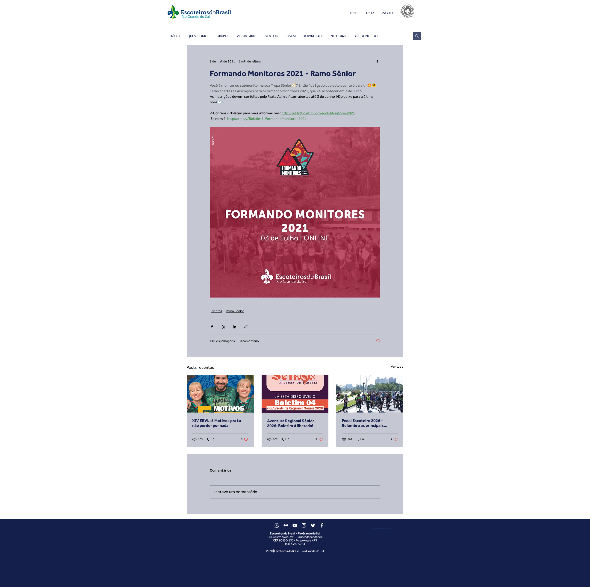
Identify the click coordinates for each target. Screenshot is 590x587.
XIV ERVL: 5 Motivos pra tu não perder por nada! (216, 423)
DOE (353, 13)
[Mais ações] (377, 61)
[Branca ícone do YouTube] (295, 525)
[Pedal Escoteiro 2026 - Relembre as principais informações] (369, 394)
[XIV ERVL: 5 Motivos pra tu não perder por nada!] (220, 394)
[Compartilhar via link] (246, 326)
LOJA (370, 13)
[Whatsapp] (277, 525)
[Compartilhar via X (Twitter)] (223, 326)
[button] (198, 36)
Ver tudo (397, 366)
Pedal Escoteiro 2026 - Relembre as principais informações (363, 423)
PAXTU (387, 13)
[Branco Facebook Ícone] (322, 525)
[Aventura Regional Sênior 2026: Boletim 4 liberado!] (295, 394)
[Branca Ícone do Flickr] (286, 525)
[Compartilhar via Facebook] (212, 326)
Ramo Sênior (235, 311)
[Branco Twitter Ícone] (313, 525)
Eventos (216, 311)
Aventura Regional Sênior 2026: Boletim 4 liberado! (290, 423)
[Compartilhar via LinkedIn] (234, 326)
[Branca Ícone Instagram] (304, 525)
